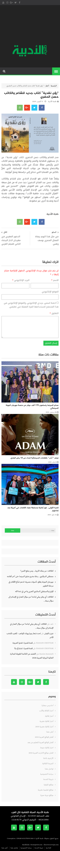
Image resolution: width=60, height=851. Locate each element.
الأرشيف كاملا (48, 758)
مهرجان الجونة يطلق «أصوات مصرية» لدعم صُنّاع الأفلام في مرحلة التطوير (31, 584)
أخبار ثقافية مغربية (46, 721)
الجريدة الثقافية (47, 763)
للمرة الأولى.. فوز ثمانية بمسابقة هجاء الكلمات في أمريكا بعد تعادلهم (33, 509)
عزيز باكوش (48, 633)
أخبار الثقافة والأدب (46, 711)
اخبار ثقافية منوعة (46, 748)
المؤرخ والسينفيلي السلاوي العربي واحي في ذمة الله (34, 591)
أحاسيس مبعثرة (47, 705)
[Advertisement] (30, 25)
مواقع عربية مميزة (46, 795)
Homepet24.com (36, 845)
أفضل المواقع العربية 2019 (44, 737)
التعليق (54, 313)
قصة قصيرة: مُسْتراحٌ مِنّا (23, 648)
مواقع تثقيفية (48, 785)
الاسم (55, 280)
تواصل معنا (49, 769)
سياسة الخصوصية (46, 774)
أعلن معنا (49, 732)
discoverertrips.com (51, 845)
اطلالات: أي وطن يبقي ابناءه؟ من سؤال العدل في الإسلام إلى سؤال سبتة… (30, 599)
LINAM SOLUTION (23, 839)
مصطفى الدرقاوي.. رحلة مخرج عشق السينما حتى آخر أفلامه (30, 576)
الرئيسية (54, 86)
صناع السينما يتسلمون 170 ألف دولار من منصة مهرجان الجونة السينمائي (32, 406)
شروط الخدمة (48, 779)
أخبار (47, 86)
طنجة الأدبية (52, 101)
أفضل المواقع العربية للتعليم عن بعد (40, 742)
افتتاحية (48, 848)
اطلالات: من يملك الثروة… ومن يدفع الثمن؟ (36, 571)
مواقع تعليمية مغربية (45, 790)
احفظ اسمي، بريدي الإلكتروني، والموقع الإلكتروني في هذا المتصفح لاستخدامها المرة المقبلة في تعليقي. (31, 305)
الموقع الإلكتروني (50, 292)
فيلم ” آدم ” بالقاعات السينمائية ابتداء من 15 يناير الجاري (34, 458)
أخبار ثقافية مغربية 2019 (44, 726)
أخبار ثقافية (49, 716)
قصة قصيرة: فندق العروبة (23, 643)
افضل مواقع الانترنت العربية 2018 (41, 753)
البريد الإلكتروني (20, 280)
